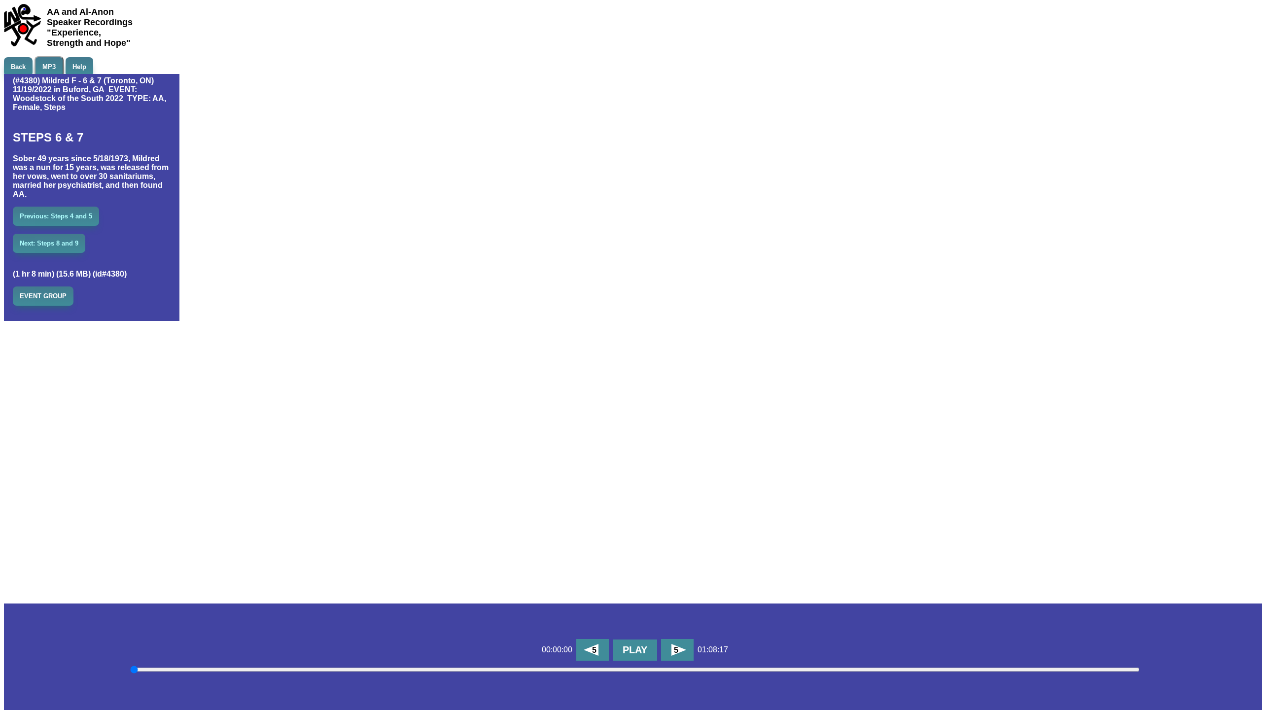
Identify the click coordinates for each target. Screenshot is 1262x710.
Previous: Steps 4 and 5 (56, 216)
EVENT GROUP (43, 296)
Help (79, 67)
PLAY (635, 649)
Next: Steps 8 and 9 (49, 243)
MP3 (49, 67)
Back (18, 67)
